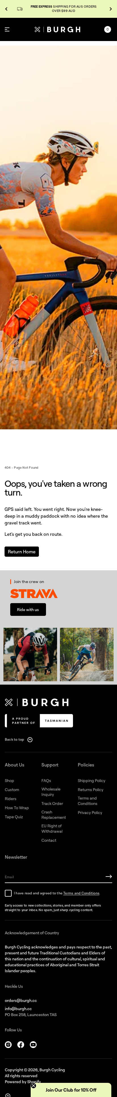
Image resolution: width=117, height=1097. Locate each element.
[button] (107, 29)
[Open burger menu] (7, 29)
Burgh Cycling (52, 1069)
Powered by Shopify (23, 1081)
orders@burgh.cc (21, 1000)
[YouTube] (33, 1044)
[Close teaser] (33, 1086)
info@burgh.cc (18, 1008)
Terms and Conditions (81, 893)
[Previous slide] (6, 9)
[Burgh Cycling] (57, 29)
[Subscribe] (108, 876)
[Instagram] (8, 1044)
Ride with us (28, 609)
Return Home (21, 551)
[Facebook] (20, 1044)
